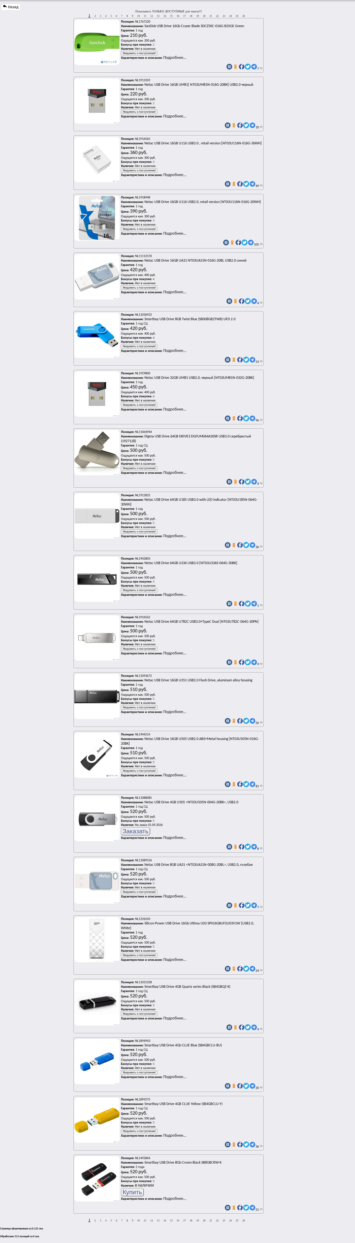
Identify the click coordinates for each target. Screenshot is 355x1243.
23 (224, 16)
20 (204, 16)
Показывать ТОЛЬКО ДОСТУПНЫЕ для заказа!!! (168, 11)
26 (243, 16)
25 (237, 16)
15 (171, 16)
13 (158, 16)
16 (178, 16)
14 (165, 16)
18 (191, 16)
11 (145, 16)
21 (211, 16)
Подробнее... (174, 58)
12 (151, 16)
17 (184, 16)
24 (230, 16)
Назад (12, 7)
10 (138, 16)
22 (217, 16)
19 (197, 16)
